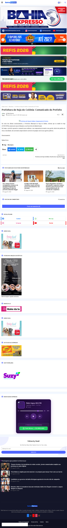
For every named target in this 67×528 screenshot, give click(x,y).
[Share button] (36, 149)
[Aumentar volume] (40, 416)
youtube (51, 223)
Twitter (21, 149)
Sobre (47, 522)
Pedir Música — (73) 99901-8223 (34, 428)
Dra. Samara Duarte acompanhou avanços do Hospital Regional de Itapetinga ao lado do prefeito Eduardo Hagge (10, 186)
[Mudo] (18, 411)
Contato (42, 522)
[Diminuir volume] (27, 416)
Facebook (12, 149)
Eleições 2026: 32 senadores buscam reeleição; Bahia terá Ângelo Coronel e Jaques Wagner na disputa (37, 487)
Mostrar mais (61, 168)
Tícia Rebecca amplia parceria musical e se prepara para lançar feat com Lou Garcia (36, 472)
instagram (18, 223)
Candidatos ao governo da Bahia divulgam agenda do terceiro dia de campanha (35, 479)
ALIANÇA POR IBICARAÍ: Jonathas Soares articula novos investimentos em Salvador (32, 186)
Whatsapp (30, 149)
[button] (65, 2)
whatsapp (51, 218)
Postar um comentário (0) (33, 206)
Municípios (11, 106)
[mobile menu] (2, 2)
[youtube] (33, 515)
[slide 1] (32, 43)
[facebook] (28, 515)
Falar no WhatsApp (58, 79)
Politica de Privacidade (24, 522)
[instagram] (36, 515)
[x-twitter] (31, 515)
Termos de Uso (34, 522)
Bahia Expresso (39, 525)
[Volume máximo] (44, 411)
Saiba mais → (59, 61)
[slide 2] (33, 43)
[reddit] (39, 515)
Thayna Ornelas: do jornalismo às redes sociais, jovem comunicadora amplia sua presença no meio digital (36, 465)
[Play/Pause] (33, 416)
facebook (18, 218)
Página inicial (5, 106)
